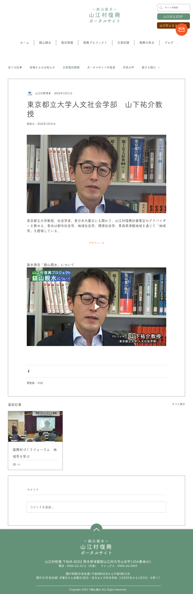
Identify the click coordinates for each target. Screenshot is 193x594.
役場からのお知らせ (42, 67)
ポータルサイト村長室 (101, 67)
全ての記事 (15, 67)
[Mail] (182, 29)
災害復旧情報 (71, 67)
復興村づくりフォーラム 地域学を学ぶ (35, 453)
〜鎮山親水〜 (105, 9)
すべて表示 (178, 404)
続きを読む (149, 67)
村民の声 (128, 67)
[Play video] (96, 306)
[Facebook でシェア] (28, 371)
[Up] (96, 530)
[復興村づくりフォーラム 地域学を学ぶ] (35, 426)
